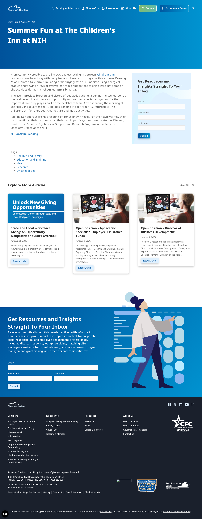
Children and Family (29, 156)
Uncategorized (26, 170)
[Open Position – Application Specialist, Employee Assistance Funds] (101, 208)
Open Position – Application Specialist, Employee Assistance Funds (99, 232)
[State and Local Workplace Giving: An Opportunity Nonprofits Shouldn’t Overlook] (36, 208)
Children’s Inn (106, 74)
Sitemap (46, 492)
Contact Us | (59, 492)
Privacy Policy (14, 492)
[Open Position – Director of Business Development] (166, 208)
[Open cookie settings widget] (5, 514)
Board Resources (74, 492)
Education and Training (31, 159)
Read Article (21, 261)
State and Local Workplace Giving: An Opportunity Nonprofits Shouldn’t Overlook (34, 232)
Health (21, 163)
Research (22, 167)
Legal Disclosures (31, 492)
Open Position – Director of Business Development (161, 230)
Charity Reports (92, 492)
